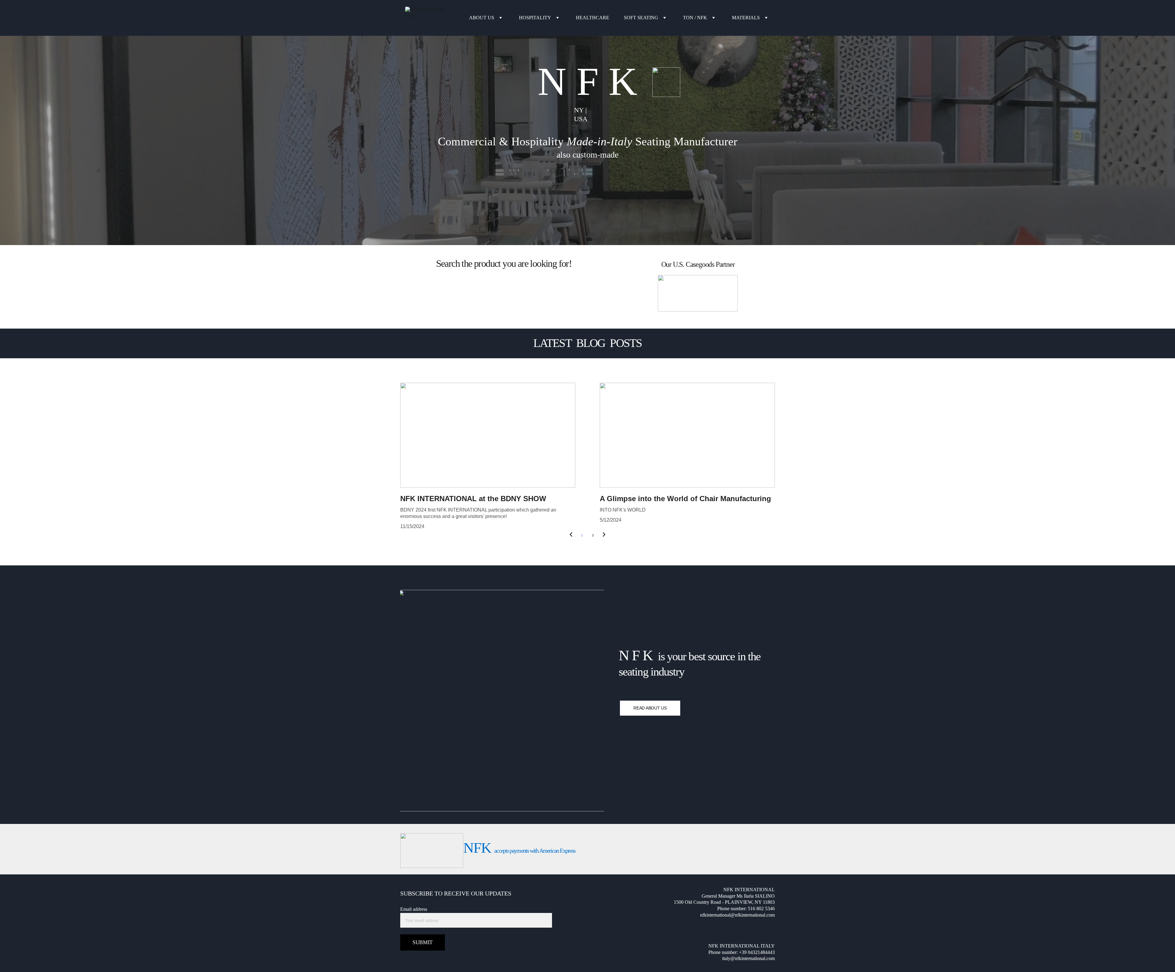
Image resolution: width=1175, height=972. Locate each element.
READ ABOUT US (649, 708)
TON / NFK (695, 17)
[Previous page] (570, 535)
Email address (413, 909)
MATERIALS (746, 17)
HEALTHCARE (592, 17)
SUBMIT (422, 942)
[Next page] (604, 535)
